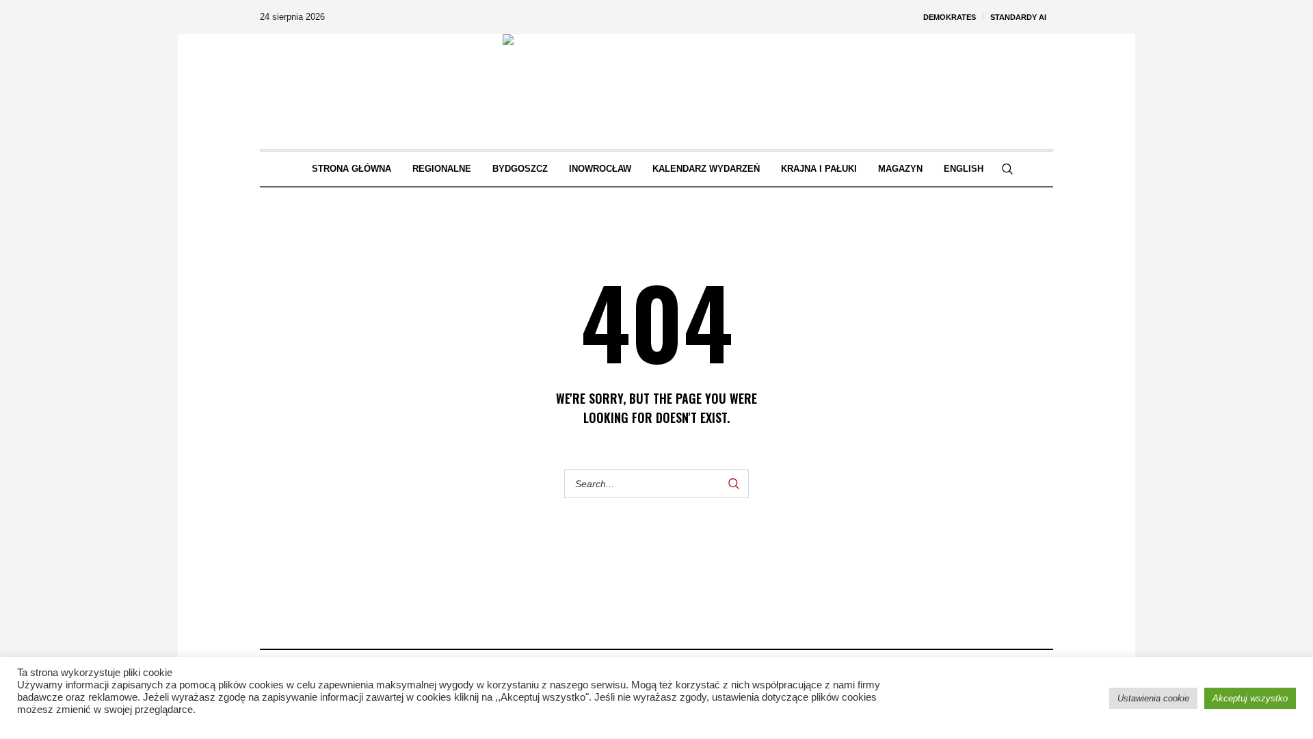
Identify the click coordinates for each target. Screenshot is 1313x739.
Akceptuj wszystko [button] (1250, 698)
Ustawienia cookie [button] (1153, 698)
